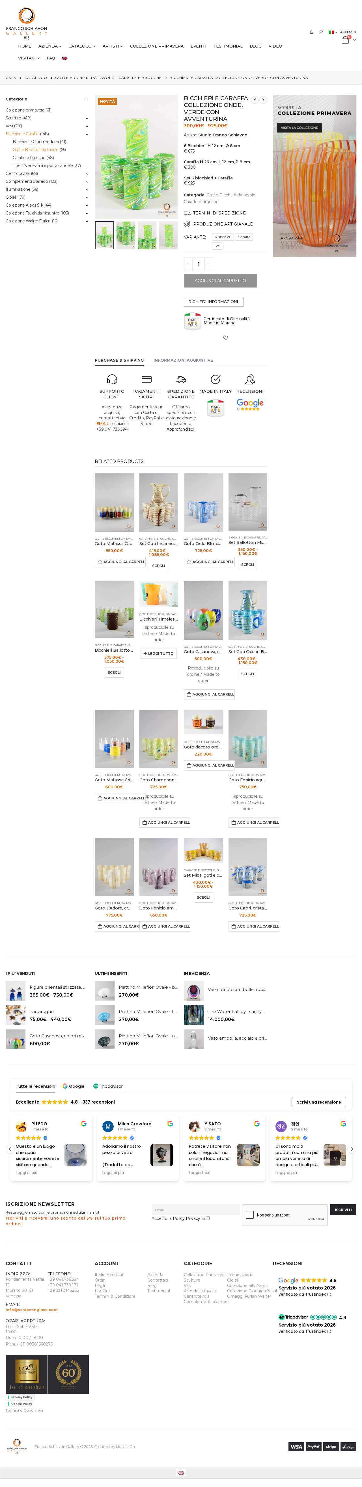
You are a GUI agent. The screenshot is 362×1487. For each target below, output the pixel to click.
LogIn (101, 1285)
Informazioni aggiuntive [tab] (183, 360)
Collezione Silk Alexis (247, 1285)
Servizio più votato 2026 (307, 1288)
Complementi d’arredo (206, 1301)
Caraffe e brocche (201, 201)
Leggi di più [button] (26, 1172)
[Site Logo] (27, 23)
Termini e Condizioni (24, 1410)
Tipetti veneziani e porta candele (43, 165)
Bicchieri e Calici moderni (36, 141)
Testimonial (227, 46)
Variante (194, 237)
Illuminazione (18, 189)
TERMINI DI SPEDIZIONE (219, 213)
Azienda (47, 46)
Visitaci (27, 58)
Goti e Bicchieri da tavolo (230, 195)
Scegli (158, 566)
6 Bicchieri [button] (223, 237)
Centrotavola (18, 173)
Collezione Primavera (205, 1274)
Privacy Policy (21, 1397)
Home (24, 46)
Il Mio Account (109, 1274)
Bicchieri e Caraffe (244, 537)
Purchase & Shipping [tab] (119, 360)
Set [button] (217, 246)
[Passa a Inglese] (66, 58)
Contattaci (157, 1280)
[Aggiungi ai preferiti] (226, 337)
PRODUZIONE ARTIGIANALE (223, 224)
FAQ (51, 58)
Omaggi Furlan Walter (249, 1296)
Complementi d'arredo (27, 181)
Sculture (13, 118)
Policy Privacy (186, 1218)
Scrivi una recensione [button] (319, 1102)
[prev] (255, 100)
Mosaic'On (125, 1446)
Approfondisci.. (181, 429)
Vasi (9, 125)
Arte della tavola (200, 1290)
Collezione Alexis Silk (24, 205)
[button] (96, 157)
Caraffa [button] (244, 237)
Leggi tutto (161, 653)
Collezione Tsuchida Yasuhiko (32, 213)
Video (275, 46)
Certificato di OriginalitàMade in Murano (227, 320)
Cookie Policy (21, 1404)
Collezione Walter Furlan (28, 221)
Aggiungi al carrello (125, 562)
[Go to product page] (114, 502)
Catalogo (80, 46)
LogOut (102, 1290)
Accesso (348, 32)
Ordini (100, 1280)
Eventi (198, 46)
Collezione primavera (157, 46)
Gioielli (11, 197)
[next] (263, 100)
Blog (256, 46)
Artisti (111, 46)
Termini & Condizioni (115, 1296)
